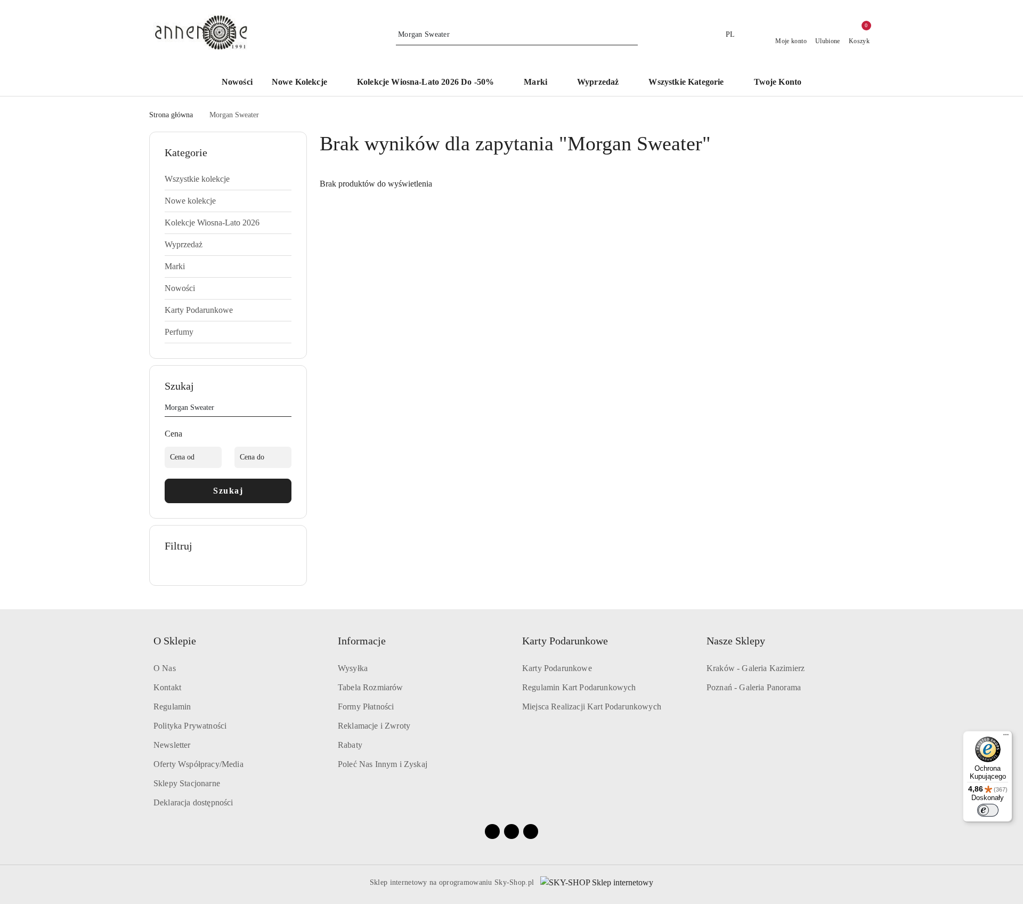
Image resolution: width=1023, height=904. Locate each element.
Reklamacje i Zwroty (374, 725)
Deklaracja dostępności (193, 802)
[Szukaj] (287, 409)
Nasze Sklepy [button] (736, 641)
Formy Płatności (366, 706)
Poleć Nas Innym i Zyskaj (382, 764)
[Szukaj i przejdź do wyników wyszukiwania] (631, 35)
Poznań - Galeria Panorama (754, 687)
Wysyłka (353, 668)
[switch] (987, 810)
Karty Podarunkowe (557, 668)
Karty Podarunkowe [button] (565, 641)
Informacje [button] (362, 641)
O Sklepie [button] (174, 641)
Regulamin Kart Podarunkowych (579, 687)
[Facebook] (492, 831)
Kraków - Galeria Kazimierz (756, 668)
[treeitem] (228, 179)
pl (730, 34)
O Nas (164, 668)
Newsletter (172, 744)
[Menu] (1006, 737)
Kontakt (167, 687)
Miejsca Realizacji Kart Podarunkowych (591, 706)
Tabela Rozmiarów (370, 687)
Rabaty (350, 744)
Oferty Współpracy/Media (198, 764)
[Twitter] (530, 831)
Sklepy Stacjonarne (186, 783)
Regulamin (172, 706)
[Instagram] (511, 831)
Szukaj (228, 490)
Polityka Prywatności (189, 725)
